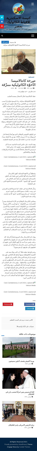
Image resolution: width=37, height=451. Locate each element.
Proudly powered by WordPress (15, 444)
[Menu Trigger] (32, 4)
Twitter (18, 304)
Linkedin (30, 308)
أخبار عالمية (31, 76)
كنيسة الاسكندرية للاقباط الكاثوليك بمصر (18, 22)
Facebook (29, 304)
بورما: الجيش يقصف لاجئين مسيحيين (21, 361)
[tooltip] (2, 17)
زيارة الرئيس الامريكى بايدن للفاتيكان (21, 425)
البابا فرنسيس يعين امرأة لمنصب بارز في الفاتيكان (20, 393)
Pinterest (7, 304)
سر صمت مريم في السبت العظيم (20, 320)
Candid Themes (24, 447)
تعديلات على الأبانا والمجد (26, 326)
